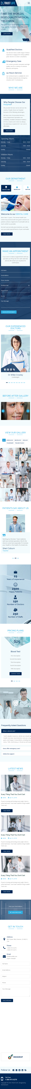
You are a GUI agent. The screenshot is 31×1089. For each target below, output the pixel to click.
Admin (4, 797)
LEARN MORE (6, 33)
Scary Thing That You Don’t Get (13, 794)
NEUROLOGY (18, 440)
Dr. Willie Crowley (15, 375)
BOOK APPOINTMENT (9, 312)
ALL (4, 440)
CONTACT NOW (15, 673)
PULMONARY (10, 443)
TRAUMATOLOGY (19, 443)
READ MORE (9, 131)
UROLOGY (25, 440)
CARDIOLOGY (9, 440)
